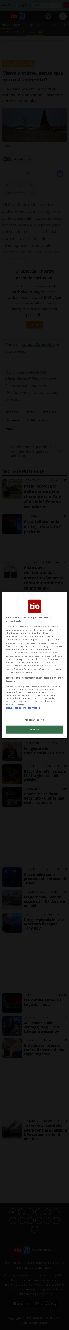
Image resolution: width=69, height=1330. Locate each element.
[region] (34, 665)
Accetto (34, 729)
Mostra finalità (34, 719)
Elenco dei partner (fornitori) (23, 707)
